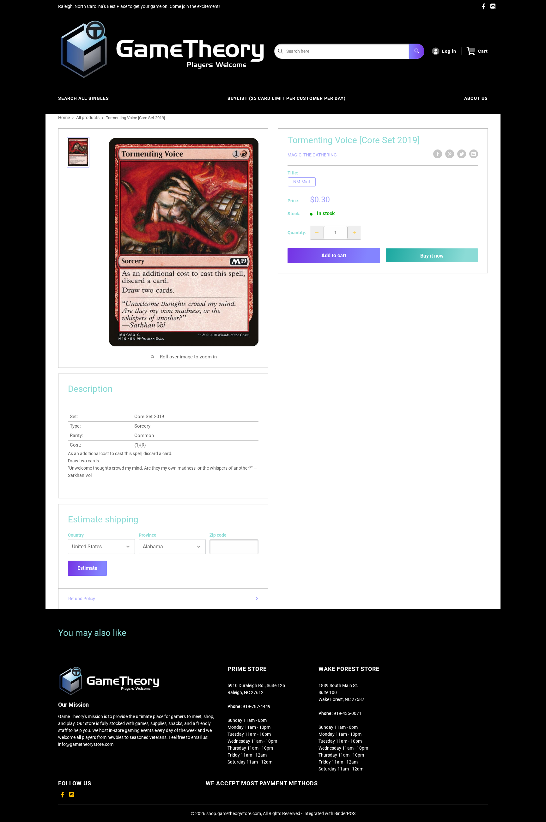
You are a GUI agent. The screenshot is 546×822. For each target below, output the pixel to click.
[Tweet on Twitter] (461, 153)
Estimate (87, 568)
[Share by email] (473, 153)
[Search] (416, 51)
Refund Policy (81, 598)
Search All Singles (83, 98)
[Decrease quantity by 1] (317, 232)
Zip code (218, 535)
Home (64, 117)
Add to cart (333, 256)
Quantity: (297, 232)
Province (147, 535)
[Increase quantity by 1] (354, 232)
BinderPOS (344, 813)
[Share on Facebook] (437, 153)
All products (88, 117)
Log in (449, 51)
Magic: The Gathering (312, 154)
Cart (483, 51)
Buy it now (432, 256)
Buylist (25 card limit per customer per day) (287, 98)
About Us (476, 98)
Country (76, 535)
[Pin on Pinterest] (449, 153)
